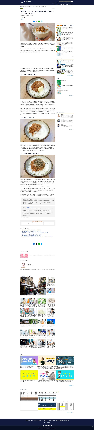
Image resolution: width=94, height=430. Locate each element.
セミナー (63, 2)
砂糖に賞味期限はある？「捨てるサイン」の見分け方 (31, 231)
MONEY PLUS (22, 6)
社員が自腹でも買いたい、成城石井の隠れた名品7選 (31, 235)
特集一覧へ (71, 95)
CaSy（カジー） (30, 207)
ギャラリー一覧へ (70, 412)
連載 (56, 2)
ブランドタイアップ (69, 2)
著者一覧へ (71, 129)
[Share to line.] (39, 21)
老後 (61, 4)
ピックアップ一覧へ (70, 75)
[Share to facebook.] (34, 21)
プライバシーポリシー (45, 420)
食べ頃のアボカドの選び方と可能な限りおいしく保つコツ (32, 234)
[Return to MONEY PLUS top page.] (26, 2)
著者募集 (61, 420)
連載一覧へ (71, 385)
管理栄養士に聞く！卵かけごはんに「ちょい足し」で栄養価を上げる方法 (35, 232)
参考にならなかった (49, 223)
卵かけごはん (49, 43)
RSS (64, 420)
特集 (59, 2)
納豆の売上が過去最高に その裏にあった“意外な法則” (31, 230)
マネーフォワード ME (47, 422)
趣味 (67, 4)
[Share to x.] (36, 21)
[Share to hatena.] (41, 21)
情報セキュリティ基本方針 (37, 420)
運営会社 (32, 420)
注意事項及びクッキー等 (52, 420)
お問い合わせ (57, 420)
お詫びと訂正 (67, 420)
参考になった (38, 223)
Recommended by (70, 56)
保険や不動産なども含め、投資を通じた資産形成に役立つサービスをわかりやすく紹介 (37, 236)
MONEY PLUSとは (27, 420)
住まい (64, 4)
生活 (54, 4)
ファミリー (71, 4)
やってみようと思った (26, 223)
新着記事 (53, 2)
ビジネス (57, 4)
